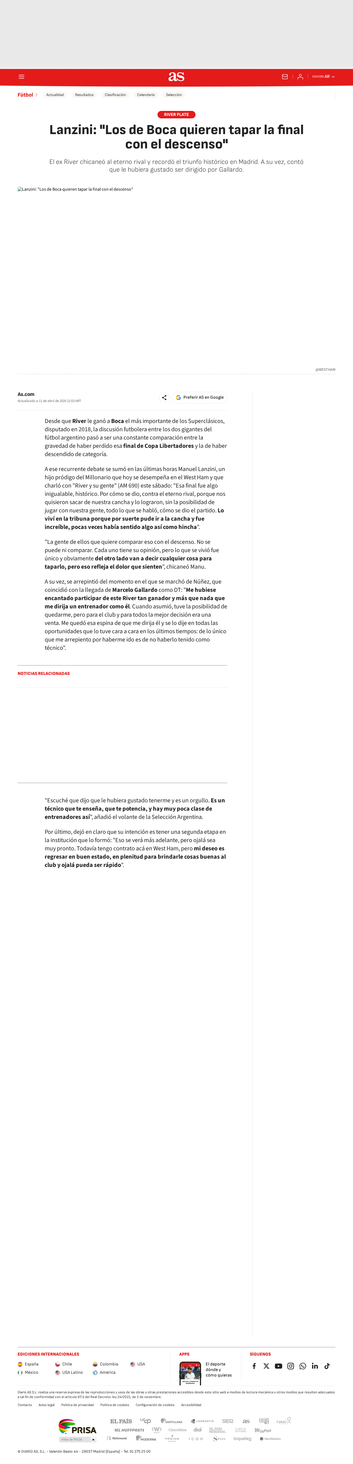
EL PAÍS (121, 1420)
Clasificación (115, 94)
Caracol (284, 1420)
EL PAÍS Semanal (217, 1430)
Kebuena (262, 1430)
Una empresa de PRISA (77, 1426)
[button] (164, 397)
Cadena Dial (198, 1430)
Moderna (146, 1439)
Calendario (146, 94)
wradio (157, 1430)
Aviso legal (47, 1405)
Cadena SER (228, 1420)
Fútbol (25, 95)
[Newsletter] (285, 76)
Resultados (84, 94)
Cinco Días (178, 1430)
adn (264, 1420)
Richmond (116, 1438)
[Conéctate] (300, 76)
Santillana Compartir (202, 1420)
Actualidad (55, 94)
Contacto (25, 1405)
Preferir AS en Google (203, 397)
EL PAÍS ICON (196, 1439)
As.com (26, 394)
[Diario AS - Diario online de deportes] (176, 76)
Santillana (171, 1420)
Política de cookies (114, 1405)
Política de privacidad (77, 1405)
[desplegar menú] (21, 77)
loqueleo (243, 1439)
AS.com (246, 1420)
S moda (219, 1439)
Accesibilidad (191, 1405)
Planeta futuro (240, 1430)
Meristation (270, 1439)
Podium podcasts (172, 1439)
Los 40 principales (145, 1420)
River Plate (176, 114)
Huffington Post (129, 1430)
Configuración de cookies (155, 1405)
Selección (174, 94)
